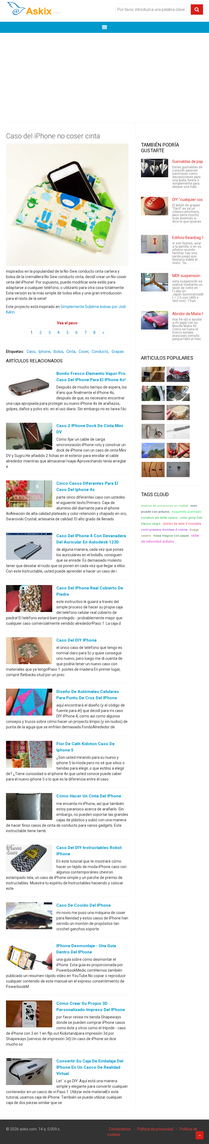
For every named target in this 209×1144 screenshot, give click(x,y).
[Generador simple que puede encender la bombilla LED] (178, 469)
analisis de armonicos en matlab (164, 506)
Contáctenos (120, 1129)
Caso (31, 351)
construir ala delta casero (159, 518)
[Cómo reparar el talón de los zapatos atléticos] (153, 393)
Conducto (100, 351)
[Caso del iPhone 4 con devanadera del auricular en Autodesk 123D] (29, 547)
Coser (83, 351)
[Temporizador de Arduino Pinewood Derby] (153, 374)
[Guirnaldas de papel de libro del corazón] (154, 168)
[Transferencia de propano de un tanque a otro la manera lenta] (178, 393)
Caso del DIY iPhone (76, 640)
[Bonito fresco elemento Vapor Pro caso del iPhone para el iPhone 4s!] (29, 385)
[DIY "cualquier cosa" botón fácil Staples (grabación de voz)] (154, 206)
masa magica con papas (171, 535)
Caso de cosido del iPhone (83, 905)
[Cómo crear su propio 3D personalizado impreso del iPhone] (29, 1015)
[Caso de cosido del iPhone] (29, 917)
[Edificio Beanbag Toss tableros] (154, 244)
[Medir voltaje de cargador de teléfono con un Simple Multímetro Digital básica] (178, 450)
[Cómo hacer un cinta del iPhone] (29, 808)
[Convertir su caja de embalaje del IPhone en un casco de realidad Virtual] (29, 1073)
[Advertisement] (104, 74)
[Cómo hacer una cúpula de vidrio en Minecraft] (153, 450)
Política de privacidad (155, 1129)
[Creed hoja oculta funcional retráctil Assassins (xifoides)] (178, 431)
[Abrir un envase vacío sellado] (178, 412)
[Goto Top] (200, 1135)
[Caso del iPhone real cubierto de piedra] (29, 599)
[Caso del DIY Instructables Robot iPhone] (29, 859)
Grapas (118, 351)
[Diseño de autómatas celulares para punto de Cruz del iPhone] (29, 703)
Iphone (44, 351)
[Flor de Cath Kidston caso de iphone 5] (29, 755)
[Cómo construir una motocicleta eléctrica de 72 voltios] (178, 374)
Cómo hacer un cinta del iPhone (88, 796)
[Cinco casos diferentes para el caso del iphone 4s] (29, 495)
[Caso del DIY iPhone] (29, 652)
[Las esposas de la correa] (153, 412)
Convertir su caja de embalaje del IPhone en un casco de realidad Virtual (89, 1067)
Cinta (70, 351)
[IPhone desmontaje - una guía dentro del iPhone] (29, 957)
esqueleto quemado (186, 512)
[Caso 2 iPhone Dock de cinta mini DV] (29, 437)
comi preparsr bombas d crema (164, 529)
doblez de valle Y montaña (182, 524)
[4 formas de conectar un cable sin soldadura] (153, 469)
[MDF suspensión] (154, 282)
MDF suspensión (186, 275)
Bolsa (58, 351)
